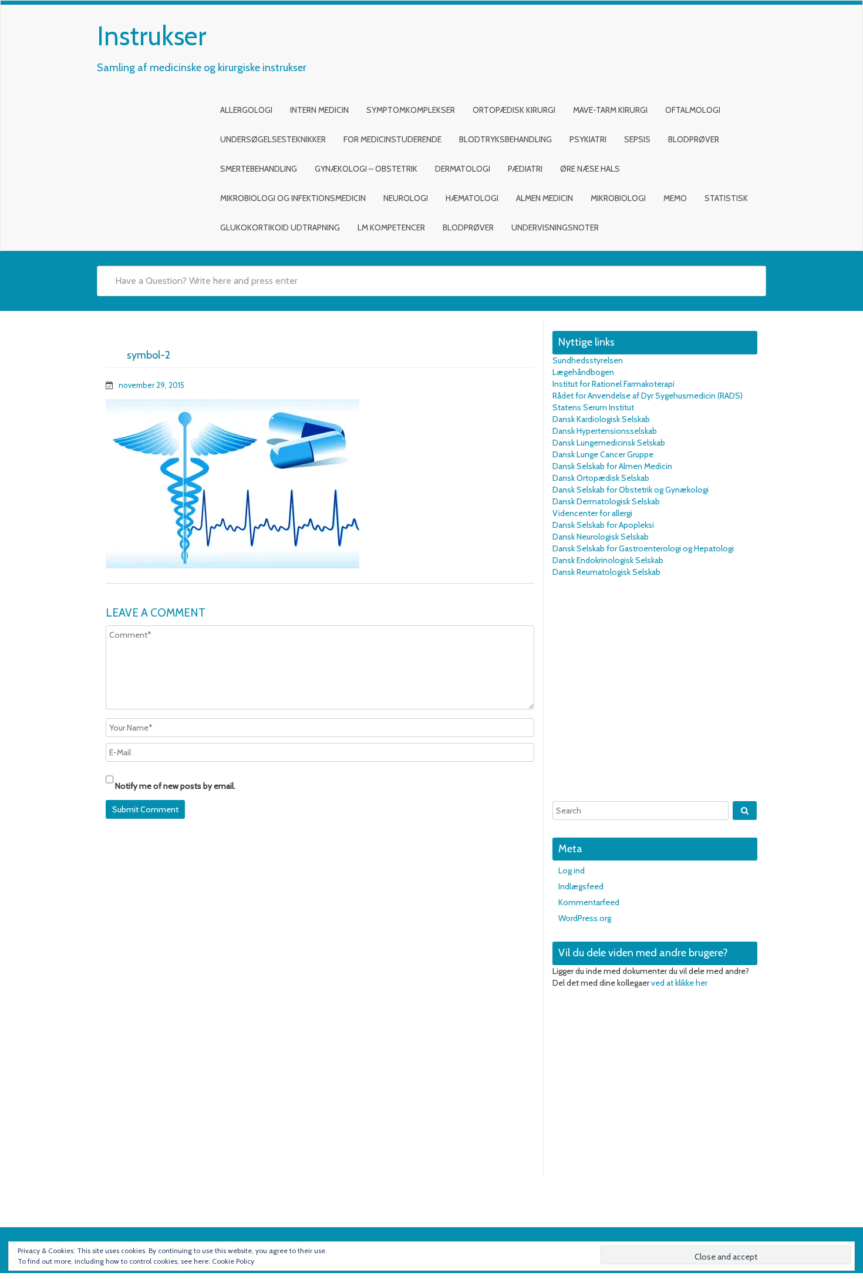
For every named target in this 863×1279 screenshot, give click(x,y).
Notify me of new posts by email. (175, 786)
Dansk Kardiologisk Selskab (601, 419)
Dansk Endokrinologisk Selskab (607, 560)
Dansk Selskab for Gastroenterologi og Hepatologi (643, 548)
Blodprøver (693, 139)
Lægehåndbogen (583, 372)
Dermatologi (462, 168)
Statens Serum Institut (593, 407)
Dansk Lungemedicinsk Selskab (608, 442)
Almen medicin (544, 198)
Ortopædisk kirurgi (514, 110)
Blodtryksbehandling (505, 139)
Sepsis (637, 139)
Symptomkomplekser (410, 110)
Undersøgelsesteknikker (273, 139)
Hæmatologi (472, 198)
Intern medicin (319, 110)
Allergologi (246, 110)
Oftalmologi (692, 110)
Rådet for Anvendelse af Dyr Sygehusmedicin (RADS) (647, 395)
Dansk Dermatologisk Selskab (606, 501)
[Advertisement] (654, 689)
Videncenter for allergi (592, 513)
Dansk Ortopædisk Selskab (600, 478)
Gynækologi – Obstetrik (366, 168)
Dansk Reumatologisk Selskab (606, 572)
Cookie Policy (233, 1261)
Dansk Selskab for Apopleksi (603, 525)
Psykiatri (587, 139)
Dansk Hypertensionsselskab (604, 431)
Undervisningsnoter (555, 227)
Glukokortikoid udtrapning (280, 227)
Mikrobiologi (618, 198)
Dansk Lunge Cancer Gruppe (602, 454)
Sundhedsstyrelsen (587, 360)
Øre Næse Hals (590, 168)
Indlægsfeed (581, 886)
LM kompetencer (391, 227)
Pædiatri (525, 168)
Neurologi (405, 198)
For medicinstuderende (392, 139)
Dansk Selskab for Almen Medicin (612, 466)
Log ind (571, 870)
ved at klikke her (679, 982)
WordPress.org (584, 918)
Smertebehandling (258, 168)
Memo (675, 198)
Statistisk (726, 198)
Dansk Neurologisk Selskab (600, 536)
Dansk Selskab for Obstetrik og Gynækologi (630, 489)
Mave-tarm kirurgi (610, 110)
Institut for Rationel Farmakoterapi (613, 384)
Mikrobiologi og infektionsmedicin (293, 198)
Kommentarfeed (588, 902)
